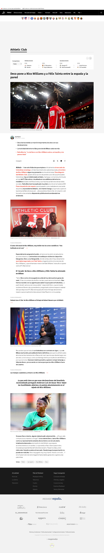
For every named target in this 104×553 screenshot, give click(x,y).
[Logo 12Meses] (82, 518)
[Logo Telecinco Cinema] (62, 518)
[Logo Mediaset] (52, 500)
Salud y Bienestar (59, 489)
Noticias (14, 476)
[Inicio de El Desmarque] (3, 12)
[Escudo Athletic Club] (22, 18)
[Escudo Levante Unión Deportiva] (47, 18)
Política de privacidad (46, 532)
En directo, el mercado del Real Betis (11, 8)
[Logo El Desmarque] (21, 512)
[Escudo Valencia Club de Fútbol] (78, 18)
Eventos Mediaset (59, 486)
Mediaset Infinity (38, 476)
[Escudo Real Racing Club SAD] (56, 18)
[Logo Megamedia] (52, 539)
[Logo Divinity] (82, 507)
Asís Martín (18, 136)
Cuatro (35, 483)
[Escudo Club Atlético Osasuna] (53, 18)
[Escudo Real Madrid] (69, 18)
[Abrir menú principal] (101, 12)
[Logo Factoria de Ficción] (42, 513)
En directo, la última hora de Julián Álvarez (34, 8)
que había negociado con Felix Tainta (29, 261)
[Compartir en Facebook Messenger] (61, 161)
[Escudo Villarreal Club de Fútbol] (81, 18)
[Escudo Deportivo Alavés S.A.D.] (32, 18)
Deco (46, 461)
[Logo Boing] (62, 513)
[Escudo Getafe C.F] (44, 18)
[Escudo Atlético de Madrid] (25, 18)
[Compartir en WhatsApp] (53, 161)
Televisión (15, 483)
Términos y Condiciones (34, 532)
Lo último (15, 480)
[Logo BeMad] (21, 518)
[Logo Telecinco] (42, 507)
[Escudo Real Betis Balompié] (66, 18)
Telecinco (36, 480)
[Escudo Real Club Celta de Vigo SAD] (28, 18)
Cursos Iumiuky (58, 483)
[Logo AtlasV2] (31, 524)
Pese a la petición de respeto (26, 186)
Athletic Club (18, 49)
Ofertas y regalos (59, 480)
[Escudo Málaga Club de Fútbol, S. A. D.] (50, 18)
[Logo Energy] (82, 513)
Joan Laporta (30, 461)
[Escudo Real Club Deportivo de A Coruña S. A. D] (62, 18)
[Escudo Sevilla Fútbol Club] (75, 18)
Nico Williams (39, 461)
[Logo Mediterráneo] (72, 524)
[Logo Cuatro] (62, 507)
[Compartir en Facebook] (64, 161)
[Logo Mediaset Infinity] (21, 507)
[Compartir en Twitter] (57, 161)
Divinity (35, 486)
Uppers (35, 489)
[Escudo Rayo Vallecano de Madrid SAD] (59, 18)
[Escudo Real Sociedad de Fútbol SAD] (72, 18)
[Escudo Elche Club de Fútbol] (35, 18)
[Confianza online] (52, 547)
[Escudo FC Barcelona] (41, 18)
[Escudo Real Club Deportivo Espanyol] (38, 18)
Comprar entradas (59, 476)
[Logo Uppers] (42, 518)
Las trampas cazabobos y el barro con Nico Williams (27, 373)
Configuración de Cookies (58, 532)
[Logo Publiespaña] (52, 524)
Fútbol (9, 12)
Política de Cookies (70, 532)
